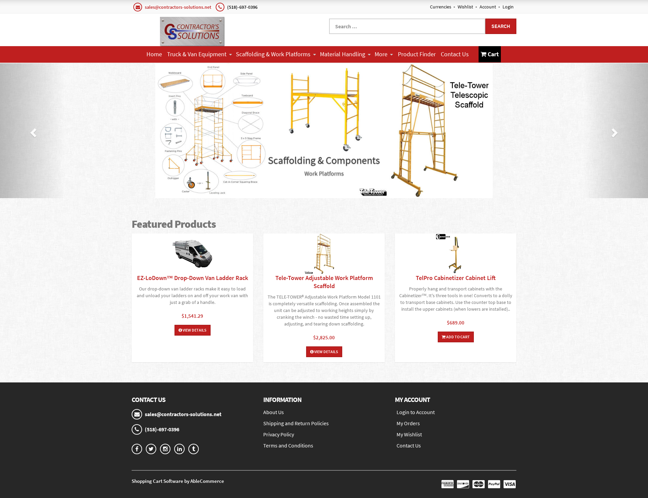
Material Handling (342, 54)
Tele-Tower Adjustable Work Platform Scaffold (324, 282)
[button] (32, 130)
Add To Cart (458, 336)
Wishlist (465, 7)
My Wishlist (409, 434)
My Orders (408, 423)
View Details (194, 330)
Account (488, 7)
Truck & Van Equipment (196, 54)
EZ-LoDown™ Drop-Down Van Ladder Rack (192, 278)
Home (154, 54)
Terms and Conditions (288, 445)
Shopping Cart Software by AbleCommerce (178, 481)
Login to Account (416, 412)
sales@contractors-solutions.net (178, 7)
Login (508, 7)
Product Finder (417, 54)
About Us (273, 412)
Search (500, 26)
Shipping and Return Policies (296, 423)
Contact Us (455, 54)
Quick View (192, 254)
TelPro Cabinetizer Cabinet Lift (456, 278)
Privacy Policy (278, 434)
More (381, 54)
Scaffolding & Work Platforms (273, 54)
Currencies (440, 7)
